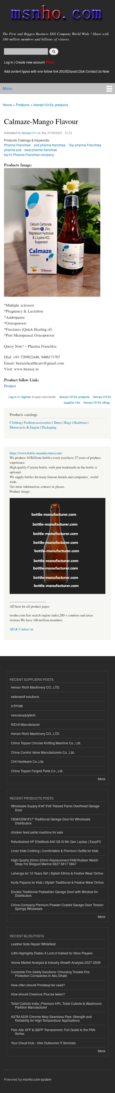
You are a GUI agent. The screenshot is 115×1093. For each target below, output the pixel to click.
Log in (8, 62)
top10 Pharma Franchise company (29, 154)
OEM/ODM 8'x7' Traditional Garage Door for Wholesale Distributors (50, 821)
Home (7, 104)
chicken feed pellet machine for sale (37, 832)
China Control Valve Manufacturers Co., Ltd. (43, 752)
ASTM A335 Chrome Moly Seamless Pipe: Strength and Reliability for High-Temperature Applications (51, 1018)
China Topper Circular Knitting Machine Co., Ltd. (46, 743)
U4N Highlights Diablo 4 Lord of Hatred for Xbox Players (52, 953)
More (101, 778)
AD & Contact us (21, 629)
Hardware (80, 422)
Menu (7, 88)
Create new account (30, 62)
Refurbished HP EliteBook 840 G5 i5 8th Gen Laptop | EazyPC (56, 841)
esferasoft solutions (25, 696)
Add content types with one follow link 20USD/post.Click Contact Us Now (56, 71)
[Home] (54, 14)
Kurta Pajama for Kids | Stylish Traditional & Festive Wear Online (57, 882)
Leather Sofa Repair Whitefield (33, 944)
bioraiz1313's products (51, 104)
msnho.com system (37, 1079)
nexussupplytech (23, 715)
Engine (35, 427)
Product (10, 385)
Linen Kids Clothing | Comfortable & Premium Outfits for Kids (54, 850)
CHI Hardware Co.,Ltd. (27, 761)
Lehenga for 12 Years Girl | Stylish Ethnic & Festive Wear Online (57, 873)
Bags (67, 422)
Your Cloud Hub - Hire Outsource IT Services (43, 1042)
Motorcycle (17, 427)
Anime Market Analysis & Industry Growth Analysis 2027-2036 (56, 962)
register (26, 397)
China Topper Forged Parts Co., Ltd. (37, 770)
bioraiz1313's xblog (96, 402)
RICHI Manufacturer (25, 724)
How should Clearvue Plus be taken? (38, 994)
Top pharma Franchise (85, 145)
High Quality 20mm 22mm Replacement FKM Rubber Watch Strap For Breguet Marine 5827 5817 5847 (54, 862)
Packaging (49, 427)
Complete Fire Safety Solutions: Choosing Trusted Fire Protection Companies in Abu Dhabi (50, 973)
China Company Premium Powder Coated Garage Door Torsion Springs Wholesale (57, 906)
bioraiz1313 (29, 133)
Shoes (58, 422)
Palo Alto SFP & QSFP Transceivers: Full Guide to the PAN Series (53, 1031)
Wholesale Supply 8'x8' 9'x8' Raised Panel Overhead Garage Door (55, 808)
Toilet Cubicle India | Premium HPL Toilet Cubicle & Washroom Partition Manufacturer (56, 1005)
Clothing (16, 422)
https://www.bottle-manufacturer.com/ (36, 453)
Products (23, 104)
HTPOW (17, 706)
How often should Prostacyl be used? (38, 985)
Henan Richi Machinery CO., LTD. (35, 687)
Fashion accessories (37, 422)
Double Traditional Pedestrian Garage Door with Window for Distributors (54, 893)
